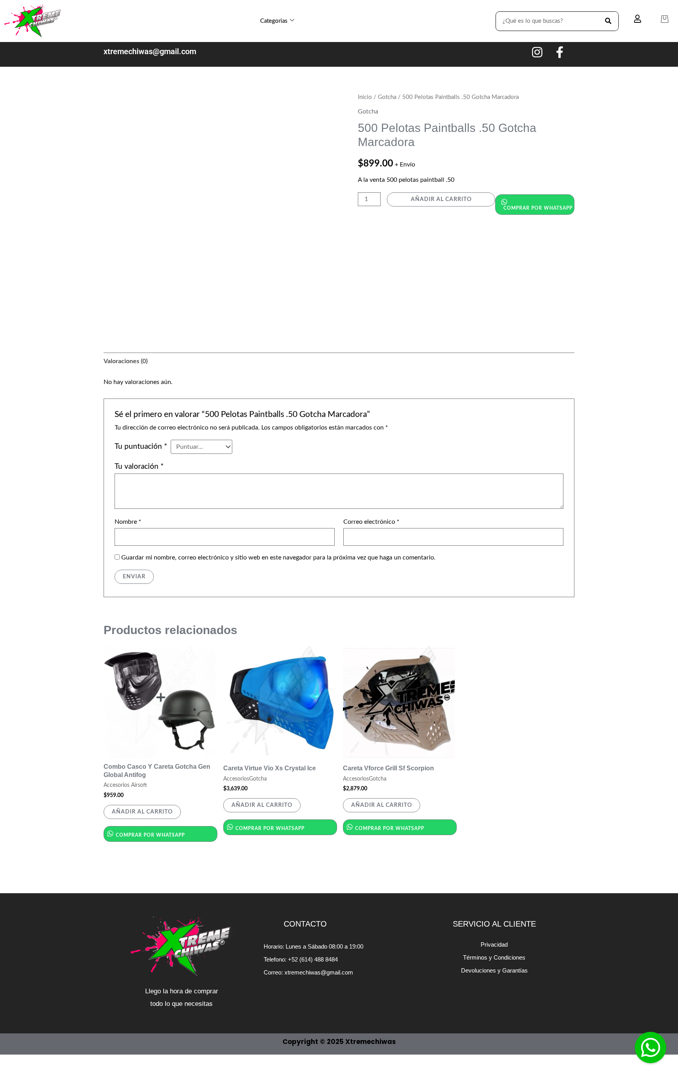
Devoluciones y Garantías (494, 970)
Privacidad (494, 944)
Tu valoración (139, 466)
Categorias (274, 21)
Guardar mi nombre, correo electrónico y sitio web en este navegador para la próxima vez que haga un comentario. (278, 557)
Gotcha (387, 97)
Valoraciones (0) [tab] (126, 361)
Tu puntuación (141, 446)
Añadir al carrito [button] (142, 812)
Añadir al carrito (441, 199)
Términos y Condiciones (494, 957)
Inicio (365, 97)
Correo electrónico (371, 522)
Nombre (128, 522)
